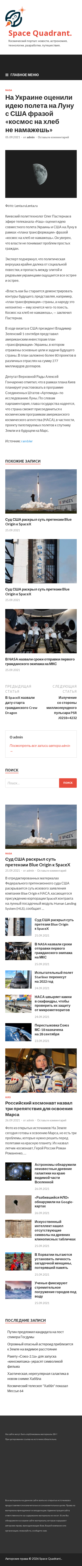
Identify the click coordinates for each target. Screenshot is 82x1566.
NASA (8, 90)
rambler (27, 441)
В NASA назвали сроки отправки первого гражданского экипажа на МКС (40, 661)
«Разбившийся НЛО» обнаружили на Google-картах (54, 1201)
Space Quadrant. (40, 33)
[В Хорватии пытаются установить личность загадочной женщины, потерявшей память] (18, 1269)
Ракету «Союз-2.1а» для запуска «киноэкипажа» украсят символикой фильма (35, 1361)
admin (31, 137)
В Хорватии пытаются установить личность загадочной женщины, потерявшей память (53, 1260)
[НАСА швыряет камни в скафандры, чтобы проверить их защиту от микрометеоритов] (18, 1011)
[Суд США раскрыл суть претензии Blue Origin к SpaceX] (41, 515)
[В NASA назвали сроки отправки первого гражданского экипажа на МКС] (41, 654)
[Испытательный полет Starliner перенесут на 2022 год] (18, 987)
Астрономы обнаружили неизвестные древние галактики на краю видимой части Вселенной (55, 1173)
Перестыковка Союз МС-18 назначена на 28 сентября (52, 1029)
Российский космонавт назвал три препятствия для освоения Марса (39, 1108)
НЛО (8, 1097)
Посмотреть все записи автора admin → (40, 748)
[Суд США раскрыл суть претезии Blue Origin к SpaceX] (41, 584)
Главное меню (25, 75)
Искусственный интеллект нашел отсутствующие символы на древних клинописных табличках (55, 1230)
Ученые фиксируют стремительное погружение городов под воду (55, 1289)
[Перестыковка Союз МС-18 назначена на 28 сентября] (18, 1040)
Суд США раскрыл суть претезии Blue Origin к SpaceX (54, 924)
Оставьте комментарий (53, 137)
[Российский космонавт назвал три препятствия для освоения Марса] (41, 1093)
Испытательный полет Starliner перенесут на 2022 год (54, 976)
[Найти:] (41, 783)
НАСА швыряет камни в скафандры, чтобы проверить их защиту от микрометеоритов (53, 1003)
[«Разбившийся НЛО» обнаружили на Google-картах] (18, 1212)
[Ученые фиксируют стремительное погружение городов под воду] (18, 1298)
